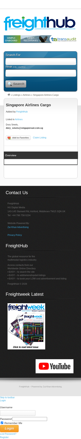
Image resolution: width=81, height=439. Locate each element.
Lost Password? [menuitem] (8, 434)
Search (18, 84)
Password (6, 418)
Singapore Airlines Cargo (28, 105)
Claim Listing (39, 137)
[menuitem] (40, 404)
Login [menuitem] (3, 400)
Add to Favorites (20, 138)
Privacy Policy (15, 235)
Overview (10, 155)
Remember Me (13, 423)
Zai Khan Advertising (18, 227)
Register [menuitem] (4, 437)
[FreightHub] (9, 95)
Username (6, 407)
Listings (17, 95)
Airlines (27, 95)
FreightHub (22, 111)
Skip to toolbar (7, 397)
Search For (12, 55)
